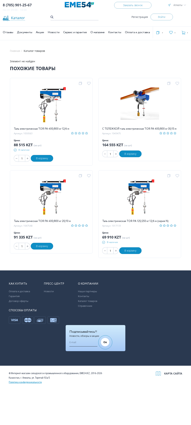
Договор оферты (18, 301)
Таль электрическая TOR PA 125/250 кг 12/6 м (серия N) (135, 221)
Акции (40, 32)
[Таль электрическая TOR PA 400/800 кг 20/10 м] (51, 197)
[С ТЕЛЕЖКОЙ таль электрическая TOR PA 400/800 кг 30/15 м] (139, 104)
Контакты (114, 32)
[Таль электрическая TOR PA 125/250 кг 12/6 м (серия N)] (139, 197)
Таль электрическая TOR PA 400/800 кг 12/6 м (41, 129)
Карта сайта (173, 373)
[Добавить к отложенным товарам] (89, 83)
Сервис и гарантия (75, 32)
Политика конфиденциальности (25, 382)
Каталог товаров (87, 301)
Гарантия (14, 296)
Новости (54, 32)
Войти (161, 17)
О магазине (97, 32)
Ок (105, 342)
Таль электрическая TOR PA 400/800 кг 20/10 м (42, 221)
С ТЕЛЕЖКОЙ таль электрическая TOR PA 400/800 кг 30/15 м (139, 129)
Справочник (85, 306)
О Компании (88, 284)
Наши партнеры (87, 291)
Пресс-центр (54, 284)
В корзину (42, 158)
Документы (24, 32)
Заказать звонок (133, 5)
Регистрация (139, 17)
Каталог (18, 17)
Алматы (177, 5)
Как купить (18, 284)
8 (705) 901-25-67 (17, 5)
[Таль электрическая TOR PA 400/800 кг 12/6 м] (51, 104)
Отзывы (8, 32)
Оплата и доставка (137, 32)
